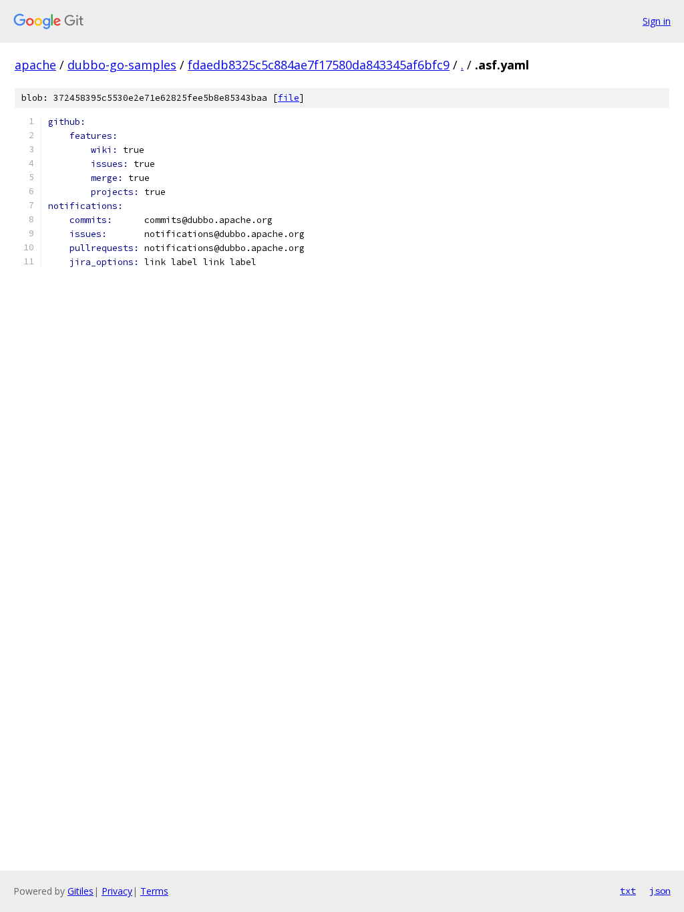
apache (35, 65)
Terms (154, 891)
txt (628, 891)
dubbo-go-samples (121, 65)
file (288, 97)
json (660, 891)
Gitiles (80, 891)
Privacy (117, 891)
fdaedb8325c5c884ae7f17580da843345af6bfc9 (319, 65)
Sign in (657, 21)
